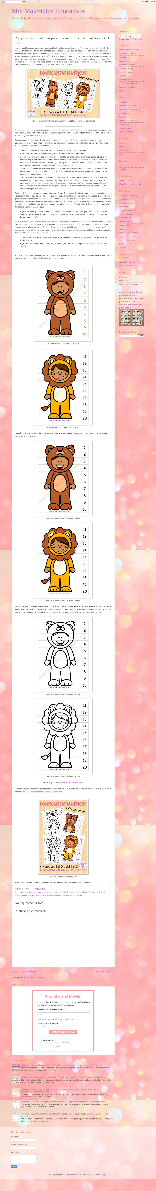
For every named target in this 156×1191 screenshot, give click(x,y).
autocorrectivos (30, 892)
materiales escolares (128, 120)
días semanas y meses (129, 109)
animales (123, 102)
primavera (123, 150)
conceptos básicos (127, 199)
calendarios (124, 57)
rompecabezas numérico (50, 895)
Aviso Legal (124, 281)
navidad (122, 169)
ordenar (18, 895)
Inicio (66, 971)
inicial (71, 892)
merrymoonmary (74, 1175)
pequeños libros (126, 80)
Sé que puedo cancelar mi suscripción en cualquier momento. (56, 1027)
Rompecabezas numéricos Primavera (46, 792)
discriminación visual (128, 203)
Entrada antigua (105, 971)
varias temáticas (126, 132)
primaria (35, 895)
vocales (122, 248)
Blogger (103, 1175)
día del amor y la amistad (130, 184)
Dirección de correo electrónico (50, 1009)
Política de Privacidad (128, 284)
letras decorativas (126, 72)
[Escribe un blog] (38, 889)
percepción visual (126, 240)
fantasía (122, 117)
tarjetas (122, 91)
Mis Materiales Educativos (48, 10)
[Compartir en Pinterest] (45, 889)
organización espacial (128, 233)
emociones (123, 207)
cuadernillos (124, 61)
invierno (122, 143)
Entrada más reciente (24, 971)
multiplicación (125, 221)
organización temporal (128, 236)
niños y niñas (81, 892)
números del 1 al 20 (96, 892)
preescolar (26, 895)
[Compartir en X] (40, 889)
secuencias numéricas (72, 895)
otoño (121, 147)
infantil (65, 892)
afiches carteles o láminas (130, 50)
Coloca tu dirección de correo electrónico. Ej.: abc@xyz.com (55, 1019)
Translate (138, 39)
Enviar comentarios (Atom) (35, 977)
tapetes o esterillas (127, 87)
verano (122, 154)
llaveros (122, 76)
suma (121, 244)
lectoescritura (125, 218)
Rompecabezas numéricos (69, 782)
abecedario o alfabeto (128, 195)
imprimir (58, 892)
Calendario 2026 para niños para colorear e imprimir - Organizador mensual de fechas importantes (63, 1102)
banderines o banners (128, 53)
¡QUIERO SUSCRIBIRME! (63, 1032)
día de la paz (124, 180)
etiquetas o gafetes (127, 65)
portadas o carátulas (128, 266)
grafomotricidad (125, 214)
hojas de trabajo (126, 68)
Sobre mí (123, 277)
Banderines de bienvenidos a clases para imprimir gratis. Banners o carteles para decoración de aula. (64, 1077)
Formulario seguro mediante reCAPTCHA (49, 1047)
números (123, 229)
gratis (51, 892)
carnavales (43, 892)
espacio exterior (126, 113)
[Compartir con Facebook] (42, 889)
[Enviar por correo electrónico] (36, 889)
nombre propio (125, 128)
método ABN (124, 225)
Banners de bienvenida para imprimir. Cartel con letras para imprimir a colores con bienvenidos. (62, 1065)
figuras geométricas (127, 210)
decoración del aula (127, 106)
